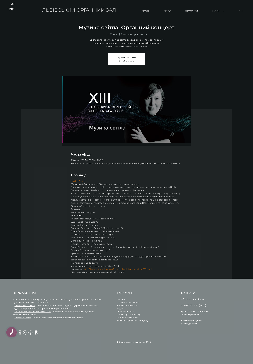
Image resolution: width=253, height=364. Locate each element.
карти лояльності (125, 311)
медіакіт (120, 308)
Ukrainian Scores (22, 317)
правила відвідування (127, 302)
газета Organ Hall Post (128, 317)
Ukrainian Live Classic (24, 305)
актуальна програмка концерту (132, 320)
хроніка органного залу (128, 314)
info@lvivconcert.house (192, 299)
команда (121, 299)
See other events (126, 61)
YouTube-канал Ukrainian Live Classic (32, 311)
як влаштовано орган (127, 305)
